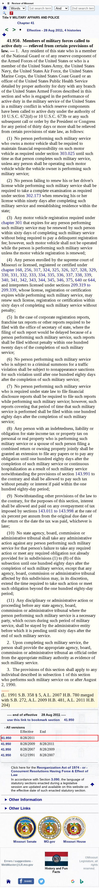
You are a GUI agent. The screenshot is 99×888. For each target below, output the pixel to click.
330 (4, 274)
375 (69, 280)
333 (32, 274)
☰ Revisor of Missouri (19, 3)
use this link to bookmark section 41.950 (40, 720)
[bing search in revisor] (81, 882)
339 (87, 274)
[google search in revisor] (72, 882)
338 (78, 274)
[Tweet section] (41, 883)
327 (73, 269)
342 (23, 280)
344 (41, 280)
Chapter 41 (25, 23)
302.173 (33, 195)
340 (4, 280)
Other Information (25, 799)
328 (83, 269)
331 (14, 274)
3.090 (55, 779)
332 (23, 274)
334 (41, 274)
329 (92, 269)
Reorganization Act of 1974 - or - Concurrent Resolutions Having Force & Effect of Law (49, 771)
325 (55, 269)
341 (14, 280)
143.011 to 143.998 (56, 511)
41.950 (6, 738)
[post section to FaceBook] (26, 883)
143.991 (82, 473)
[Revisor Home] (8, 882)
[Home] (5, 8)
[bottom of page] (4, 35)
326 (64, 269)
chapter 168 (11, 269)
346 (60, 280)
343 (32, 280)
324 (46, 269)
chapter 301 (11, 222)
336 (60, 274)
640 (78, 280)
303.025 (67, 153)
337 (69, 274)
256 (27, 269)
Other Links (19, 808)
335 (50, 274)
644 (91, 280)
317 (37, 269)
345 (50, 280)
